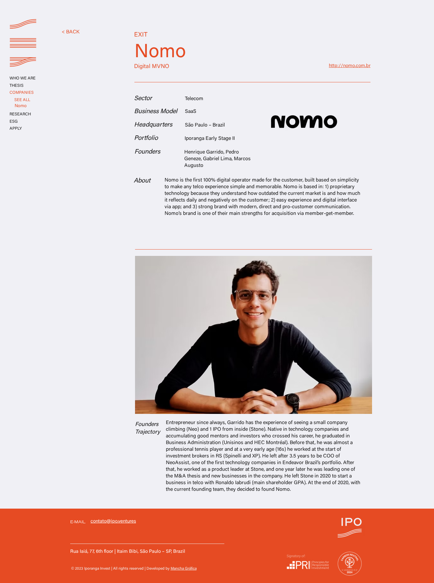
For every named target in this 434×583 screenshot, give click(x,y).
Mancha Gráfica (184, 569)
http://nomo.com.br (349, 66)
